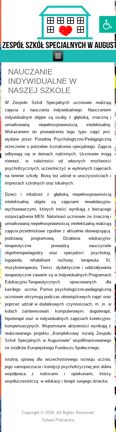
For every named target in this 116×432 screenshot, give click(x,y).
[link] (107, 24)
